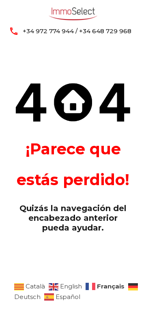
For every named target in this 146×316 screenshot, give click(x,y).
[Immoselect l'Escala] (73, 12)
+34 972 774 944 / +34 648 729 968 (77, 31)
